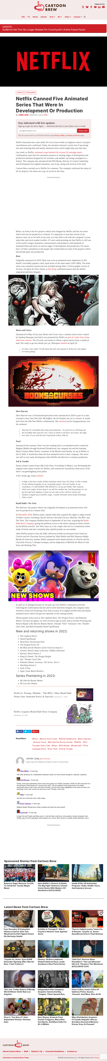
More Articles (45, 759)
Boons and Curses (49, 739)
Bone (35, 739)
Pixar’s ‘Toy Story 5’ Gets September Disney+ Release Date (17, 1019)
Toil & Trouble (66, 749)
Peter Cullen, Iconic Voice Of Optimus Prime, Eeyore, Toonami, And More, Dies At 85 (86, 991)
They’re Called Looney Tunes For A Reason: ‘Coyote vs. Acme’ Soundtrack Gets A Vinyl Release (87, 931)
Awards (44, 17)
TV (29, 17)
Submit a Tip (36, 1051)
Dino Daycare (85, 739)
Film (23, 17)
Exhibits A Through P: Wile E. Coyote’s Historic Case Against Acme (52, 931)
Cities (67, 17)
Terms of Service (74, 135)
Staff (26, 1051)
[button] (53, 576)
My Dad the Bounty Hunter (61, 742)
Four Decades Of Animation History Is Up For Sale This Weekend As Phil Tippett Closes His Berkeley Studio (19, 932)
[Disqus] (53, 793)
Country (77, 17)
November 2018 (25, 514)
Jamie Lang (23, 115)
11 (47, 115)
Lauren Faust (40, 742)
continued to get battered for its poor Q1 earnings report (58, 152)
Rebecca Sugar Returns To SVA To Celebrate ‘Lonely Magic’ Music (19, 885)
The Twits (53, 749)
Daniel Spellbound (68, 739)
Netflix (78, 742)
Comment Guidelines (54, 1051)
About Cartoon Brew (12, 1051)
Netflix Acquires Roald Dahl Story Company (35, 711)
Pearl (55, 745)
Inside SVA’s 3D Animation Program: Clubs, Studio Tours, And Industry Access (86, 885)
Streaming (30, 92)
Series (20, 92)
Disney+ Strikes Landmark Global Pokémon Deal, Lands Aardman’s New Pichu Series (51, 961)
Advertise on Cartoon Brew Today (16, 1058)
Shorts (35, 17)
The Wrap (52, 269)
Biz (59, 17)
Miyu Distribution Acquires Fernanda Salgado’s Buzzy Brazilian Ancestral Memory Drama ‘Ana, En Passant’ (85, 1020)
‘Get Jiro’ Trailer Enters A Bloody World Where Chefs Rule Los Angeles (19, 991)
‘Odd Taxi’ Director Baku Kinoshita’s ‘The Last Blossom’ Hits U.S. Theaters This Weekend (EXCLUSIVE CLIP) (87, 963)
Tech (51, 17)
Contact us (72, 1051)
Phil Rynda (64, 745)
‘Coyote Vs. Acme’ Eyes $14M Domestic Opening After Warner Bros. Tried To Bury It (19, 961)
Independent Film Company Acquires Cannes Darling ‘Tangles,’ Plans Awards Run (51, 991)
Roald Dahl (77, 745)
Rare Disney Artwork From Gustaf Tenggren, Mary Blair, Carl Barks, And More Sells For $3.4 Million (52, 1020)
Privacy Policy (60, 135)
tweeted (63, 343)
